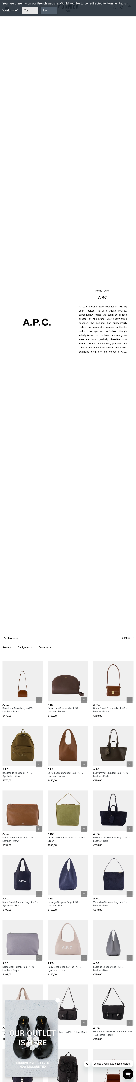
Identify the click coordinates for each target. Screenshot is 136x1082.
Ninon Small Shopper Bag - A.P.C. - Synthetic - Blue (20, 904)
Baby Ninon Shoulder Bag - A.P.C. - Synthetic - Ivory (65, 969)
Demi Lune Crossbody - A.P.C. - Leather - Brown (18, 710)
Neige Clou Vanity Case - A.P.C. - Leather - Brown (19, 839)
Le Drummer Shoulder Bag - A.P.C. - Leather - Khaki (111, 775)
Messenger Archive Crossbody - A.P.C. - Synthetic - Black (113, 1033)
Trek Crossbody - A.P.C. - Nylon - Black (67, 1032)
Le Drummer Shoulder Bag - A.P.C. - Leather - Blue (111, 839)
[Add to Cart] (39, 700)
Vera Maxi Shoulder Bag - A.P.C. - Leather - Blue (110, 904)
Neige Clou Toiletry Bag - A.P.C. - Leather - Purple (19, 969)
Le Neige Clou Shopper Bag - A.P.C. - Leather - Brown (66, 775)
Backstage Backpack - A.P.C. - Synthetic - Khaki (18, 775)
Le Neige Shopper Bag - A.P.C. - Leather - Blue (64, 904)
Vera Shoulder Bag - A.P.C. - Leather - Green (67, 839)
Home (99, 290)
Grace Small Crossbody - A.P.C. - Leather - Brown (110, 710)
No (45, 10)
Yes (26, 10)
